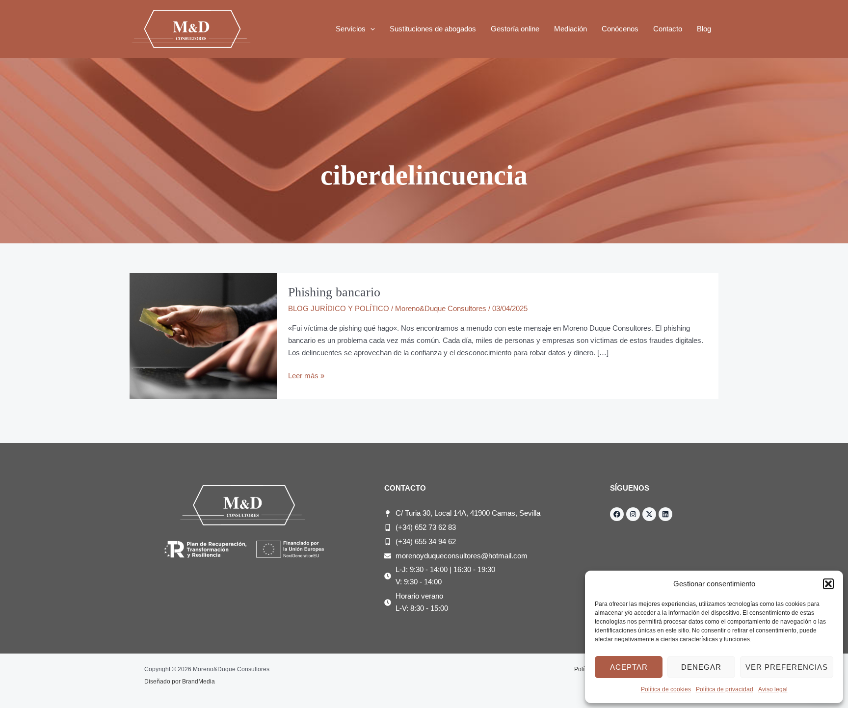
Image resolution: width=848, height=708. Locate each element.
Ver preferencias (786, 667)
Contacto (667, 29)
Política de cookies (666, 689)
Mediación (570, 29)
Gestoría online (515, 29)
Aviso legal (773, 689)
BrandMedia (198, 681)
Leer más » (306, 375)
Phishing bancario (334, 292)
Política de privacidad (724, 689)
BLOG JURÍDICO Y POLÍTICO (338, 308)
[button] (828, 584)
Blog (704, 29)
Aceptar (629, 667)
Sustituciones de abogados (433, 29)
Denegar (701, 667)
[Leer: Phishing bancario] (203, 335)
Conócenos (620, 29)
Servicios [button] (351, 29)
